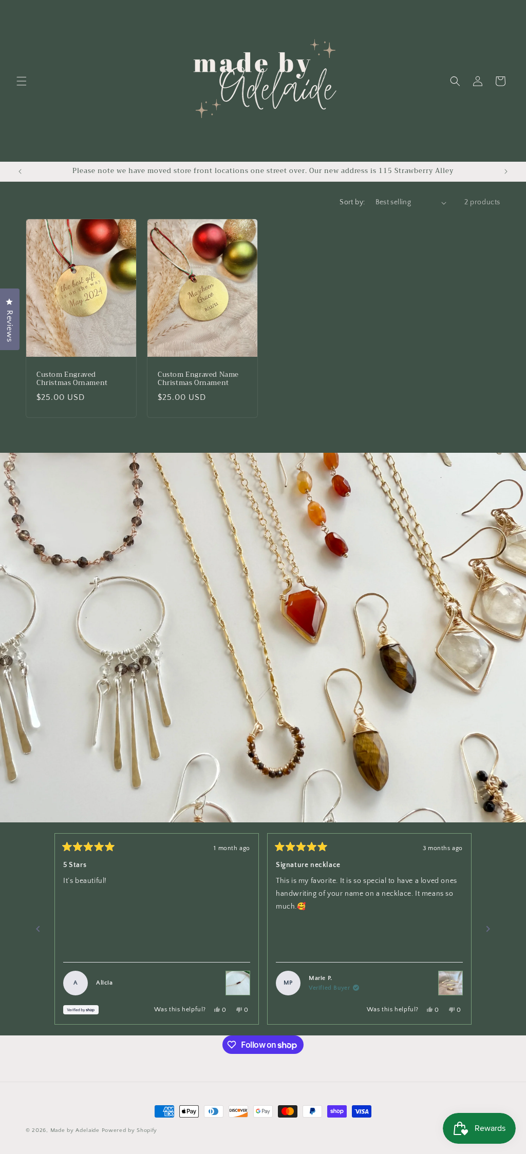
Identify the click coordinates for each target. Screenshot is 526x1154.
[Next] (488, 929)
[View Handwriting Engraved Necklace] (450, 983)
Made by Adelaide (75, 1130)
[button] (21, 81)
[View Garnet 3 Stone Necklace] (238, 983)
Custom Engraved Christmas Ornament (72, 379)
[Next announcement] (506, 171)
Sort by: (352, 202)
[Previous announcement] (20, 171)
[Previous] (38, 929)
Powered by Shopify (130, 1130)
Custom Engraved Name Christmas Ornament (198, 379)
